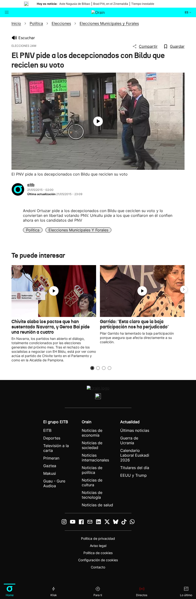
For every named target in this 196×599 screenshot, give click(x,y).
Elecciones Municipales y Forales (78, 230)
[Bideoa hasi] (98, 121)
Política (32, 230)
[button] (184, 289)
